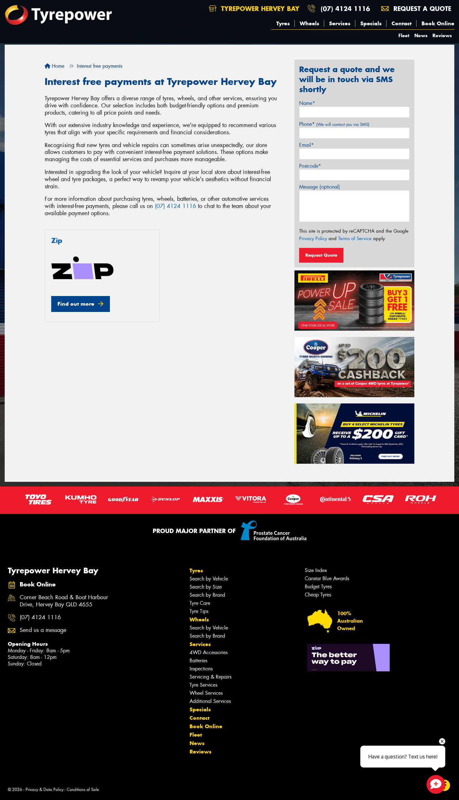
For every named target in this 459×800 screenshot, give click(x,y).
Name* (307, 103)
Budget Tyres (318, 586)
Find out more (75, 303)
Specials (371, 23)
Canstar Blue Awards (327, 578)
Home (57, 66)
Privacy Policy (313, 238)
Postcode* (310, 166)
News (420, 35)
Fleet (403, 35)
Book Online (438, 23)
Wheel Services (206, 693)
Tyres (283, 23)
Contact (402, 23)
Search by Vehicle (209, 578)
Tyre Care (200, 603)
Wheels (309, 23)
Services (339, 23)
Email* (306, 145)
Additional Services (210, 701)
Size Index (316, 570)
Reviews (442, 35)
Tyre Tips (199, 611)
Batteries (198, 660)
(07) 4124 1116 (345, 8)
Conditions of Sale (83, 789)
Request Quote (321, 255)
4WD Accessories (209, 652)
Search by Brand (207, 595)
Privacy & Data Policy (44, 789)
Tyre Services (203, 685)
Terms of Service (355, 238)
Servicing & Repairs (210, 677)
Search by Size (206, 587)
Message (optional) (319, 187)
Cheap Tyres (318, 594)
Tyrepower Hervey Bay (259, 8)
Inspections (201, 668)
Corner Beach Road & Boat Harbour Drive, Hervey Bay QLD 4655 (64, 601)
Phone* (334, 124)
